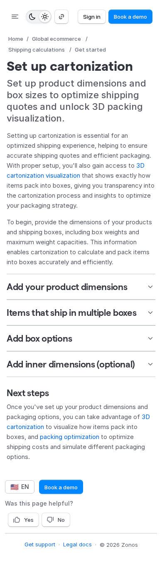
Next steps (28, 393)
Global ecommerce (56, 38)
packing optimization (69, 437)
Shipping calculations (36, 49)
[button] (81, 286)
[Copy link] (61, 16)
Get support (40, 544)
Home (15, 38)
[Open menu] (15, 17)
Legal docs (77, 544)
